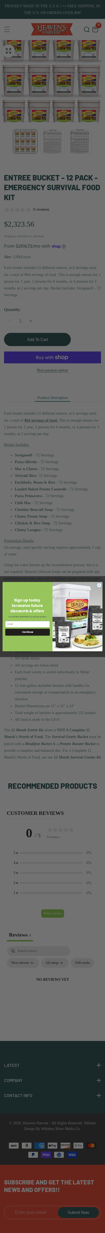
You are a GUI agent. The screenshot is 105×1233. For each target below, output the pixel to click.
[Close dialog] (99, 585)
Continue (27, 632)
